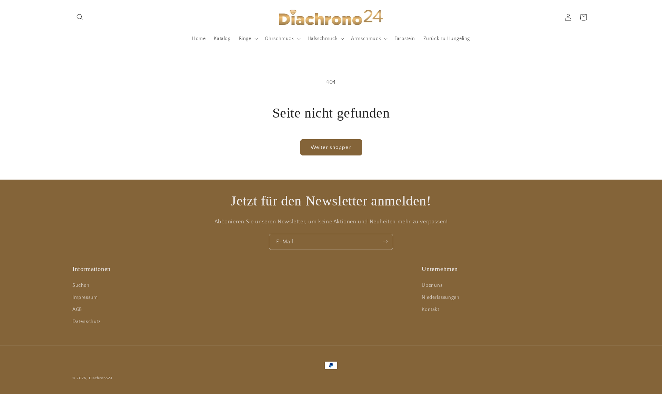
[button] (80, 17)
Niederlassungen (440, 297)
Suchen (81, 285)
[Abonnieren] (385, 242)
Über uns (432, 285)
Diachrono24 (101, 378)
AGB (77, 309)
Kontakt (430, 309)
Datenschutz (86, 321)
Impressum (85, 297)
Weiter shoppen (331, 147)
